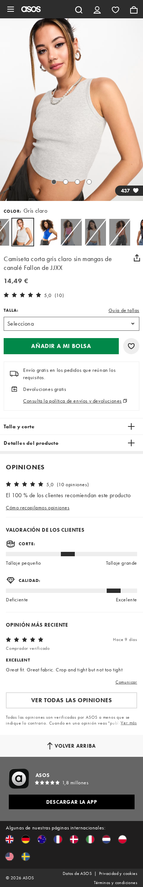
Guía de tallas (124, 310)
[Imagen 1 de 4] (54, 182)
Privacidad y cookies (118, 873)
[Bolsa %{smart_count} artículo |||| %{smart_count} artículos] (134, 9)
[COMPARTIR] (137, 258)
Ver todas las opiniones (71, 700)
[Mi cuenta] (97, 9)
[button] (61, 346)
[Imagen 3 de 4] (77, 182)
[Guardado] (115, 9)
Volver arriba (75, 746)
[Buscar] (79, 9)
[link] (22, 232)
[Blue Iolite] (47, 232)
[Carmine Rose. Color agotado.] (71, 232)
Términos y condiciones (115, 882)
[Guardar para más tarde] (131, 346)
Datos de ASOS (77, 873)
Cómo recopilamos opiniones (38, 507)
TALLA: (11, 310)
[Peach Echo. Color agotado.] (119, 232)
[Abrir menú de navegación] (10, 9)
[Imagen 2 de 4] (66, 182)
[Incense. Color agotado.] (95, 232)
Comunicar (126, 682)
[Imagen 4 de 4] (89, 182)
